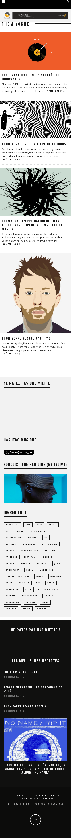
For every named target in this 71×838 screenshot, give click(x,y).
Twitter (11, 609)
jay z (57, 563)
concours (29, 544)
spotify (49, 596)
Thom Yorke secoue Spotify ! (26, 338)
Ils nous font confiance (38, 798)
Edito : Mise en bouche (21, 672)
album (53, 524)
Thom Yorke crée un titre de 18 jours (34, 144)
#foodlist (12, 524)
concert (11, 544)
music (40, 576)
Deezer (10, 550)
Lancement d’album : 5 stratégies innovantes (31, 77)
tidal (45, 602)
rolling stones (48, 589)
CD (46, 537)
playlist (24, 583)
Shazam (10, 596)
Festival (29, 557)
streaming (12, 602)
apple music (37, 531)
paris (9, 583)
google (25, 563)
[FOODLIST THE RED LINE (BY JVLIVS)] (35, 502)
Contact (21, 795)
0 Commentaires (14, 676)
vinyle (27, 609)
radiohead (12, 589)
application (13, 537)
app (8, 531)
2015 (28, 524)
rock (28, 589)
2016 (39, 524)
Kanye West (13, 570)
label (29, 570)
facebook (12, 557)
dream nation (29, 550)
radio (51, 583)
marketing (46, 570)
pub (38, 583)
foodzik (47, 557)
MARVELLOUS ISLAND (18, 576)
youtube (42, 609)
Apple (20, 531)
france (10, 563)
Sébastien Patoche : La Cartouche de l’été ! (33, 688)
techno (30, 602)
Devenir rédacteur (46, 795)
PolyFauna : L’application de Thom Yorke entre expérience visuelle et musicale (32, 225)
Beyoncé (33, 537)
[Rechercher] (68, 1)
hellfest (42, 563)
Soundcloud (30, 596)
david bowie (50, 544)
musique (55, 576)
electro (50, 550)
